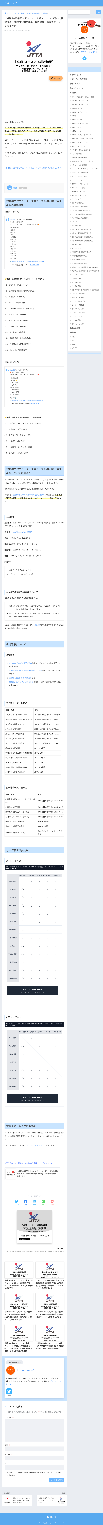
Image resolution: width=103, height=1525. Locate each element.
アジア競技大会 (77, 154)
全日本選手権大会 (78, 203)
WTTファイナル (77, 116)
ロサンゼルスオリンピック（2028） (84, 97)
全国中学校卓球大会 (78, 259)
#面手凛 (12, 370)
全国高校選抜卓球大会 (79, 256)
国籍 (73, 337)
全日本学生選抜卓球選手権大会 (82, 241)
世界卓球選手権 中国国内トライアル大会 (85, 290)
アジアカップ (76, 199)
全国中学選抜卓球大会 (79, 263)
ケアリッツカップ (78, 248)
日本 (73, 340)
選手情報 (73, 332)
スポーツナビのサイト (33, 1145)
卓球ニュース (75, 84)
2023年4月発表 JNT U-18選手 (20, 678)
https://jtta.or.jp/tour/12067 (22, 532)
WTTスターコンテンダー (80, 123)
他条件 (37, 625)
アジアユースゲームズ (79, 180)
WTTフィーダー (77, 131)
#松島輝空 (13, 219)
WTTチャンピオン (78, 120)
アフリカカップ (77, 316)
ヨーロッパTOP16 (78, 305)
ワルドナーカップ (78, 324)
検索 (98, 12)
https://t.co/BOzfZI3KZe (18, 261)
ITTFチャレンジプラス (79, 191)
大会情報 (73, 93)
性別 (73, 344)
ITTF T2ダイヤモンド (79, 195)
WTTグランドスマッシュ (80, 112)
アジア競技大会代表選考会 (81, 218)
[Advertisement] (34, 100)
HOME (53, 1517)
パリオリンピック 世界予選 (81, 150)
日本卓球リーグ (77, 225)
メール (8, 1454)
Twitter (9, 1395)
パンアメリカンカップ (79, 312)
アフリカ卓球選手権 (78, 301)
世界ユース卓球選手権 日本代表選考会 (19, 1251)
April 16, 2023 (34, 265)
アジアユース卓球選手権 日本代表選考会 (49, 1251)
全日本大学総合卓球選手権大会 (82, 237)
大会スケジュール (76, 88)
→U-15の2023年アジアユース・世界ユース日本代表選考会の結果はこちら (33, 168)
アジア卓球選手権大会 (79, 157)
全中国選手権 (76, 286)
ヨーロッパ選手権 (78, 297)
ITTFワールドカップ (78, 146)
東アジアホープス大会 (79, 176)
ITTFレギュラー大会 (78, 188)
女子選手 (75, 348)
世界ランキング (76, 75)
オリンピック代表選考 (78, 79)
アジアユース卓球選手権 (80, 172)
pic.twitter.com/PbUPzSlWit (35, 261)
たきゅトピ (10, 3)
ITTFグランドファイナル (80, 184)
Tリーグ (74, 222)
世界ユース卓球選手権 (79, 165)
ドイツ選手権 (76, 320)
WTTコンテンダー (78, 127)
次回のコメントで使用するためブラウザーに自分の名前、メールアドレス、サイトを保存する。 (35, 1474)
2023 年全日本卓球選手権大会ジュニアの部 (29, 495)
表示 (23, 188)
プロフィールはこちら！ (90, 52)
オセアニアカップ (78, 309)
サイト (7, 1464)
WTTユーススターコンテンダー (82, 138)
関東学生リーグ (77, 244)
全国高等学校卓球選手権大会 (81, 252)
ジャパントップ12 (78, 275)
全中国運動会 (76, 282)
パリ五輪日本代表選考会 (80, 207)
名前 (7, 1445)
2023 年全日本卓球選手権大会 (20, 663)
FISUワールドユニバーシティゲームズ (85, 169)
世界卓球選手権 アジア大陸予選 (82, 161)
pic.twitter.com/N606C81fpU (35, 400)
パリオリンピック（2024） (81, 101)
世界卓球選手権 (77, 108)
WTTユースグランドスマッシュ (82, 135)
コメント (9, 1418)
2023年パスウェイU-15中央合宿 (21, 682)
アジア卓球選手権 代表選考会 (82, 214)
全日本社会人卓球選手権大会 (81, 229)
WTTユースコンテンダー (80, 142)
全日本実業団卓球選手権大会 (81, 233)
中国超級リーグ (77, 278)
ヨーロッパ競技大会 (78, 294)
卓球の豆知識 (75, 328)
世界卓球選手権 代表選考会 (81, 210)
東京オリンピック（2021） (81, 104)
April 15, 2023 (34, 403)
